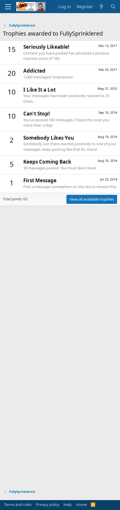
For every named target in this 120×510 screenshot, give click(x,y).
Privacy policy (47, 504)
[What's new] (101, 6)
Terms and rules (17, 504)
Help (67, 504)
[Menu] (8, 7)
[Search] (113, 6)
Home (81, 504)
